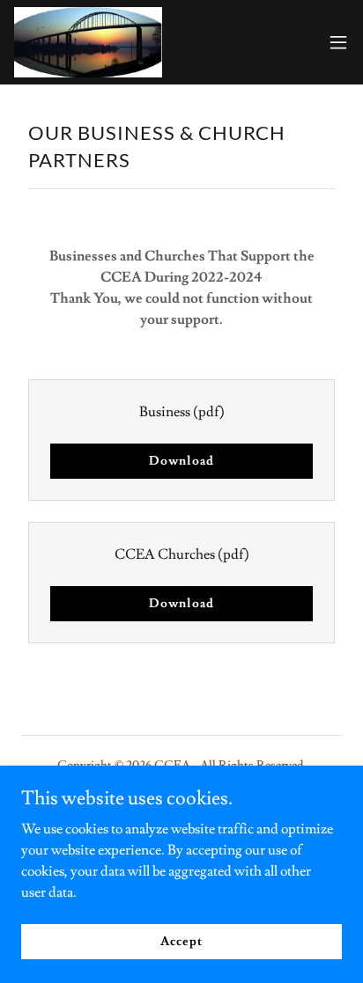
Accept (181, 941)
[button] (338, 42)
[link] (88, 42)
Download (181, 461)
